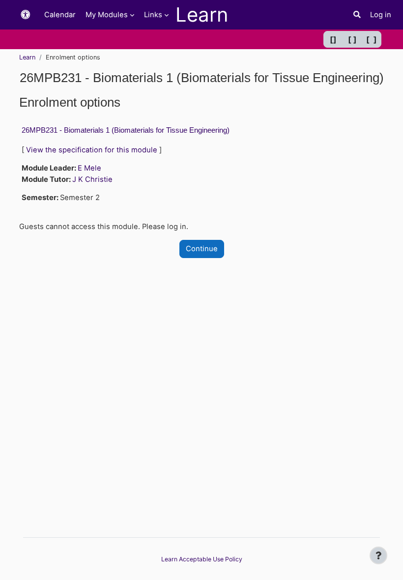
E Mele (89, 168)
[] (333, 39)
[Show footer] (378, 555)
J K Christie (92, 179)
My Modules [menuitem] (107, 14)
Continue (202, 248)
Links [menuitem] (153, 14)
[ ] (352, 39)
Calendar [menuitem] (60, 14)
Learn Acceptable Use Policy (201, 559)
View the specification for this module (91, 149)
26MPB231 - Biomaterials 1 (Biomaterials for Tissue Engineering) (126, 130)
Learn (27, 57)
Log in (380, 14)
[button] (25, 15)
